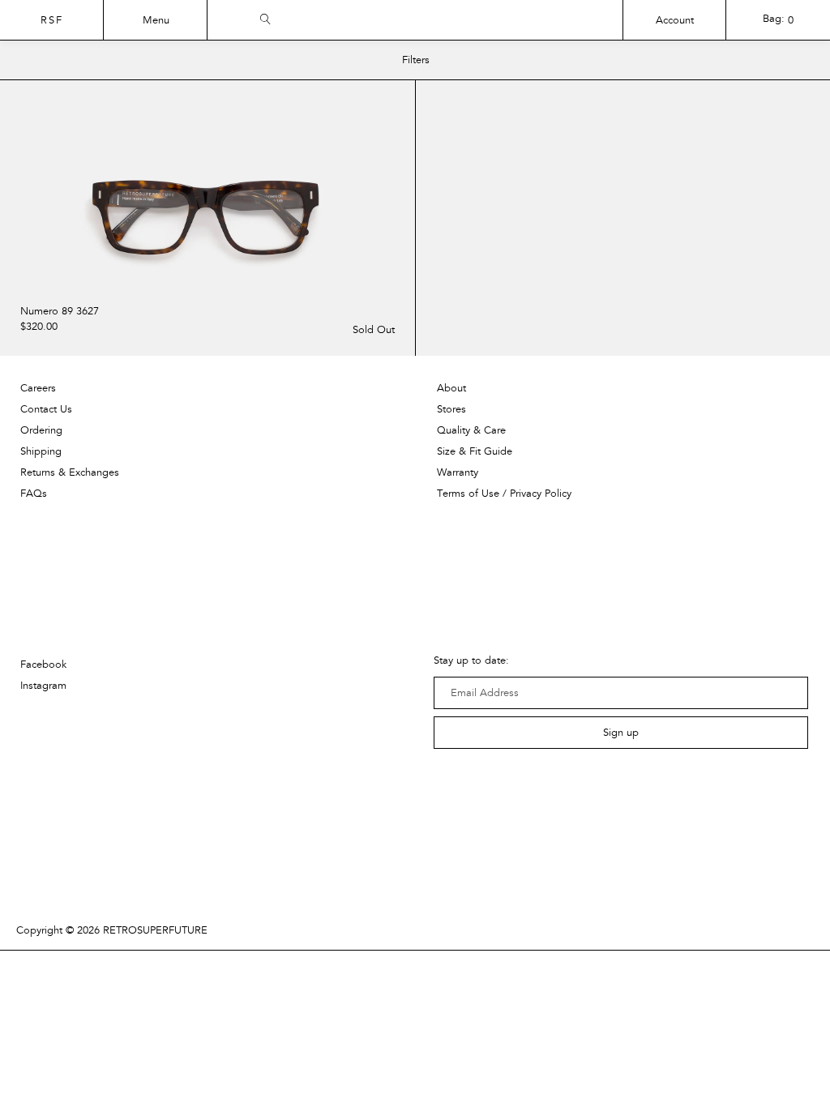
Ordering (41, 430)
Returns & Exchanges (69, 472)
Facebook (43, 664)
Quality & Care (471, 430)
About (451, 388)
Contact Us (46, 409)
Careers (38, 388)
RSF (52, 20)
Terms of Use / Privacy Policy (504, 493)
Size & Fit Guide (474, 451)
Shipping (41, 451)
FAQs (33, 493)
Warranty (457, 472)
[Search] (499, 17)
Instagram (43, 685)
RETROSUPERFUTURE (155, 930)
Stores (451, 409)
